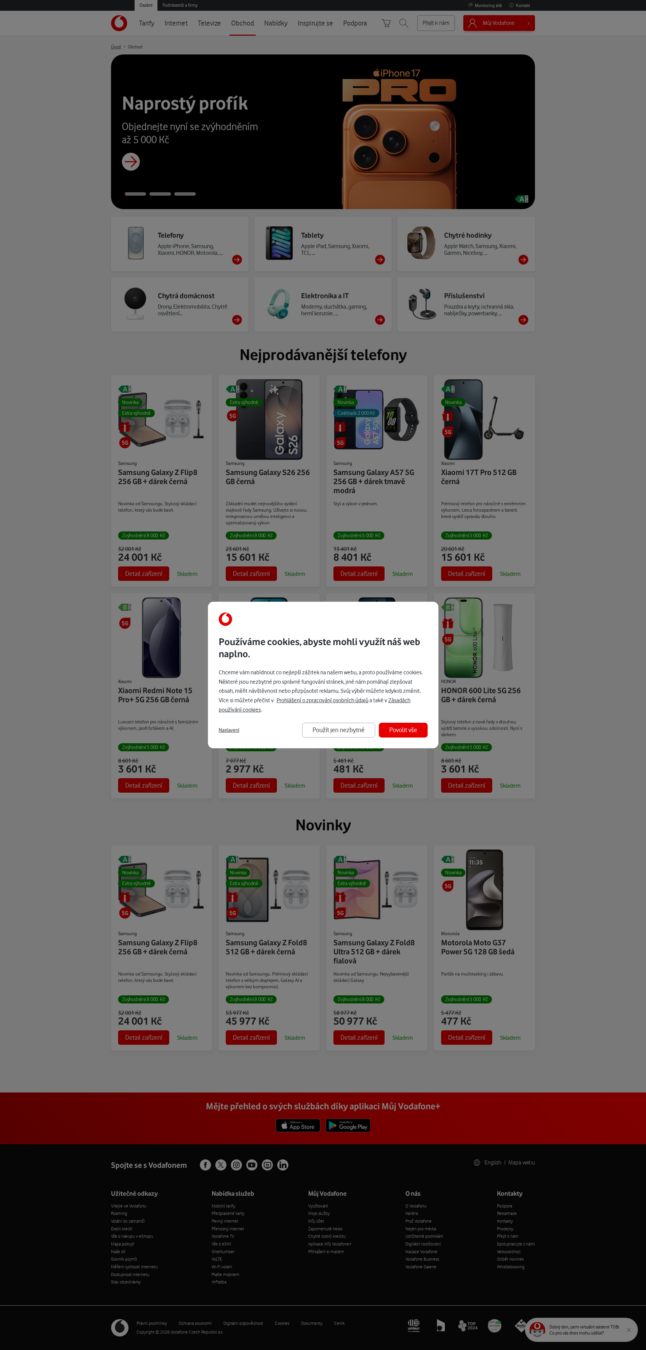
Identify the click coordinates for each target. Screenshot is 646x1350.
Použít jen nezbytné (339, 730)
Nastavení (229, 730)
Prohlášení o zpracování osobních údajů (322, 700)
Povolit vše (403, 730)
